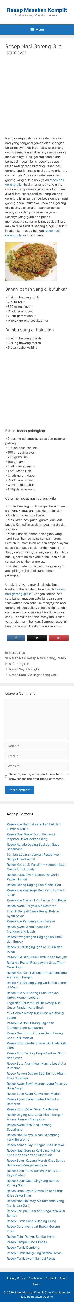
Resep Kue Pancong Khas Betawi (31, 921)
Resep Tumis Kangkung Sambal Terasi (34, 1253)
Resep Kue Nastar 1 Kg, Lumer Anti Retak (36, 900)
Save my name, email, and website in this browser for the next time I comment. (39, 776)
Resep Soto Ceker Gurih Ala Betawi (32, 1109)
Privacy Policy (16, 1278)
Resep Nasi (17, 652)
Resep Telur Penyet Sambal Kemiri (31, 1236)
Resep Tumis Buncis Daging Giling (31, 1221)
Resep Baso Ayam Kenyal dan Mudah (34, 1093)
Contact (51, 1278)
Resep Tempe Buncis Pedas (27, 1242)
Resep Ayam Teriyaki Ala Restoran (31, 906)
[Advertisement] (37, 98)
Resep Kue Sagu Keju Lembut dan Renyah (37, 957)
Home (37, 1284)
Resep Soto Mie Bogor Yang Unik (33, 675)
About (63, 1278)
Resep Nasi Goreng (41, 658)
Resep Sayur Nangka (24, 669)
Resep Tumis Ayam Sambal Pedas (31, 1258)
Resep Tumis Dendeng (23, 1247)
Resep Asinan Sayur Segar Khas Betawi (35, 1145)
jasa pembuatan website (37, 1296)
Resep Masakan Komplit (37, 10)
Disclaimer (35, 1278)
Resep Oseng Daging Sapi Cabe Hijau (34, 885)
